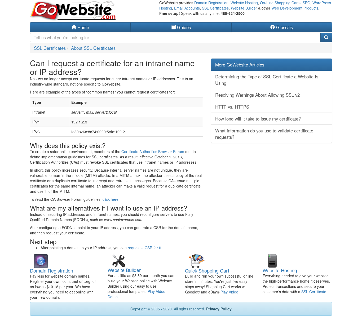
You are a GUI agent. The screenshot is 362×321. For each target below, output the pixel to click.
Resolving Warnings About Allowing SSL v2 (257, 95)
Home (82, 27)
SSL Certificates (215, 8)
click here (110, 199)
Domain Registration (211, 2)
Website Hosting (244, 2)
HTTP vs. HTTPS (232, 107)
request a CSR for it (144, 247)
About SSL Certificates (93, 48)
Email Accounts (187, 8)
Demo (113, 296)
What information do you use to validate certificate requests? (264, 133)
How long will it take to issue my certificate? (258, 118)
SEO (306, 2)
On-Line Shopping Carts (280, 2)
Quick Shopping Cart (207, 270)
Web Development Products (294, 8)
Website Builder (244, 8)
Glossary (284, 27)
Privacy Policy (219, 308)
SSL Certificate (313, 291)
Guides (183, 27)
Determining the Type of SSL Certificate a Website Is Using (266, 79)
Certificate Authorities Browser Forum (152, 151)
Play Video (156, 291)
